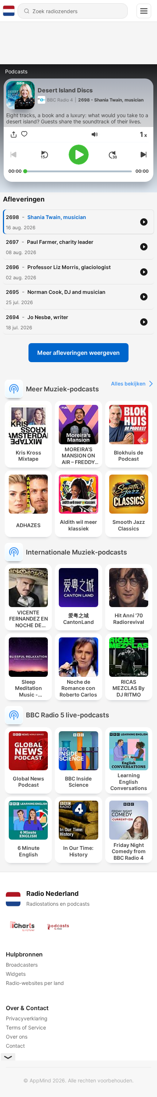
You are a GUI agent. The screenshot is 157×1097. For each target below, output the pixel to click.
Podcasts (16, 71)
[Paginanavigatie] (144, 11)
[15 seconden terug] (44, 155)
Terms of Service (26, 1027)
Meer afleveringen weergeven (78, 352)
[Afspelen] (79, 155)
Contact (15, 1046)
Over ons (16, 1036)
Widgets (16, 974)
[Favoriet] (24, 134)
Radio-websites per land (35, 983)
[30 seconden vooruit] (113, 155)
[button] (94, 134)
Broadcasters (22, 965)
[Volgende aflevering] (143, 155)
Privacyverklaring (26, 1018)
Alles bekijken (128, 383)
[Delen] (13, 134)
